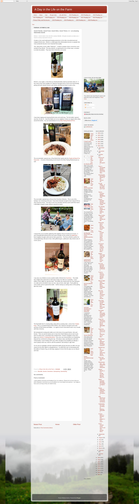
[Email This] (64, 369)
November (101, 151)
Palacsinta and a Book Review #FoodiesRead (101, 226)
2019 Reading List (62, 17)
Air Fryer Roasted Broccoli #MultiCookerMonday (102, 267)
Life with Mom (63, 15)
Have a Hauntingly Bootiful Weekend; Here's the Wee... (102, 169)
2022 (99, 141)
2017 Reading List (38, 17)
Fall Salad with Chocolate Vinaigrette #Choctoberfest (102, 314)
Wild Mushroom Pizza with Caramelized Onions (102, 399)
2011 (99, 474)
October (101, 154)
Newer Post (38, 424)
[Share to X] (67, 369)
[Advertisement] (94, 51)
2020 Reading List (73, 17)
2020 (99, 145)
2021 (99, 143)
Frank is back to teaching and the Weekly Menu (101, 275)
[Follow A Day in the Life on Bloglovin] (91, 121)
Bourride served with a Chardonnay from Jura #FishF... (102, 294)
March (100, 448)
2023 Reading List (57, 20)
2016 (99, 464)
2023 (99, 139)
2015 (99, 466)
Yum (33, 24)
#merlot (45, 371)
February (101, 450)
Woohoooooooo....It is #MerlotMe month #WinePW (102, 365)
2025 (99, 135)
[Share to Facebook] (69, 369)
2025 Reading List (80, 20)
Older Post (76, 424)
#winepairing (56, 371)
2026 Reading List (92, 20)
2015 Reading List (85, 15)
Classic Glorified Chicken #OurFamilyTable (102, 202)
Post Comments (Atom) (47, 427)
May (100, 444)
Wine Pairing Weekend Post (67, 120)
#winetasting (64, 371)
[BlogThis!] (65, 369)
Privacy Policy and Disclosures (41, 20)
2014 (99, 468)
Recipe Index (53, 15)
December (101, 147)
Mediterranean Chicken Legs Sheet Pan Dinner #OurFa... (102, 351)
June (100, 441)
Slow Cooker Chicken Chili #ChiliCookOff (102, 218)
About (40, 15)
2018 (99, 459)
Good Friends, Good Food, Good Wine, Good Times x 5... (101, 236)
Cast (46, 15)
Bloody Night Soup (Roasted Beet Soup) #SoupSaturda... (102, 284)
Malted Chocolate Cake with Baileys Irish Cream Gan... (102, 257)
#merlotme (50, 371)
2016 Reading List (97, 15)
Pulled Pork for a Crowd (92, 207)
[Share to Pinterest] (70, 369)
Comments (89, 107)
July (100, 439)
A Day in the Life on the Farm (53, 9)
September (102, 434)
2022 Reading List (97, 17)
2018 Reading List (50, 17)
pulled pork (74, 235)
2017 (99, 461)
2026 (99, 133)
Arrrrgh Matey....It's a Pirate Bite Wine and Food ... (102, 187)
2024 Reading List (69, 20)
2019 (99, 457)
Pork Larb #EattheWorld (102, 359)
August (101, 437)
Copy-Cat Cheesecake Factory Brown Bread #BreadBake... (102, 323)
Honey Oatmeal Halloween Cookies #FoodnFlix (102, 391)
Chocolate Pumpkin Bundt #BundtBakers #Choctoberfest (102, 304)
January (101, 453)
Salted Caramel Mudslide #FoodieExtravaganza (102, 383)
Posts (87, 104)
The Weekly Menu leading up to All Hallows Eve (102, 210)
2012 (99, 472)
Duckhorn (68, 278)
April (100, 446)
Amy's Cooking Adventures (48, 337)
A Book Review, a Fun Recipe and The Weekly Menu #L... (102, 373)
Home (35, 15)
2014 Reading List (74, 15)
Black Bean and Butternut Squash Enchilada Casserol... (102, 342)
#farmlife (40, 371)
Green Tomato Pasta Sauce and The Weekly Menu (102, 427)
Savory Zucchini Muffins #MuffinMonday (102, 194)
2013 (99, 470)
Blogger (79, 498)
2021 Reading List (85, 17)
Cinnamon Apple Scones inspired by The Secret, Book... (101, 247)
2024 (99, 137)
